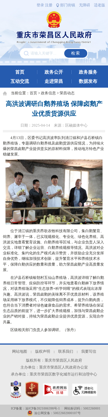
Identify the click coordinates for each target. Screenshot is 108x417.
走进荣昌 (54, 81)
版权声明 (42, 352)
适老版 (99, 5)
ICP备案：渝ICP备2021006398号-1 (35, 408)
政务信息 (48, 93)
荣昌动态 (67, 93)
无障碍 (84, 5)
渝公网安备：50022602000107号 (57, 413)
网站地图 (19, 352)
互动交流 (20, 81)
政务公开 (54, 72)
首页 (19, 72)
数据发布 (88, 81)
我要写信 (88, 352)
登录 (40, 5)
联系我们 (65, 352)
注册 (48, 5)
